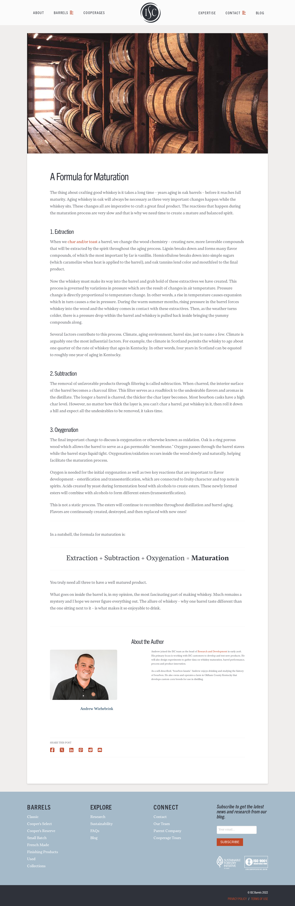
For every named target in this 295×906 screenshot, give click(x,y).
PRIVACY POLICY (237, 899)
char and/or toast (83, 242)
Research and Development (212, 651)
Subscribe (229, 842)
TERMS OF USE (259, 899)
